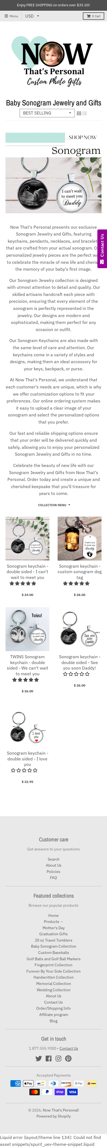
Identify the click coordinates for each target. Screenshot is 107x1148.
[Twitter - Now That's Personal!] (38, 1058)
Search (54, 859)
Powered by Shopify (53, 1116)
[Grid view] (79, 113)
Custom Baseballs (53, 952)
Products (51, 921)
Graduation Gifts (53, 933)
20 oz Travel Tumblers (53, 940)
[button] (23, 583)
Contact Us (53, 1002)
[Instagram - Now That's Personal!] (58, 1058)
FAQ (53, 877)
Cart (96, 16)
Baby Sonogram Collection (53, 946)
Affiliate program (53, 1014)
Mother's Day (54, 927)
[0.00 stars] (77, 674)
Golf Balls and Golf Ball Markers (54, 958)
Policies (53, 871)
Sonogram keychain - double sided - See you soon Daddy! (79, 662)
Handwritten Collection (53, 977)
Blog (53, 1020)
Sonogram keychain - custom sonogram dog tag (80, 571)
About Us (53, 865)
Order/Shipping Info (53, 1008)
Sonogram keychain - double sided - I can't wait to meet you (27, 571)
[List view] (84, 113)
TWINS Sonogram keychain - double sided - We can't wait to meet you (27, 665)
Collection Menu (52, 505)
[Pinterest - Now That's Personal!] (68, 1058)
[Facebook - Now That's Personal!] (48, 1058)
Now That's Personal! (61, 1110)
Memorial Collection (53, 983)
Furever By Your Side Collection (53, 971)
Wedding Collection (54, 989)
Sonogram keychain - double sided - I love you (27, 758)
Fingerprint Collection (53, 964)
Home (53, 915)
